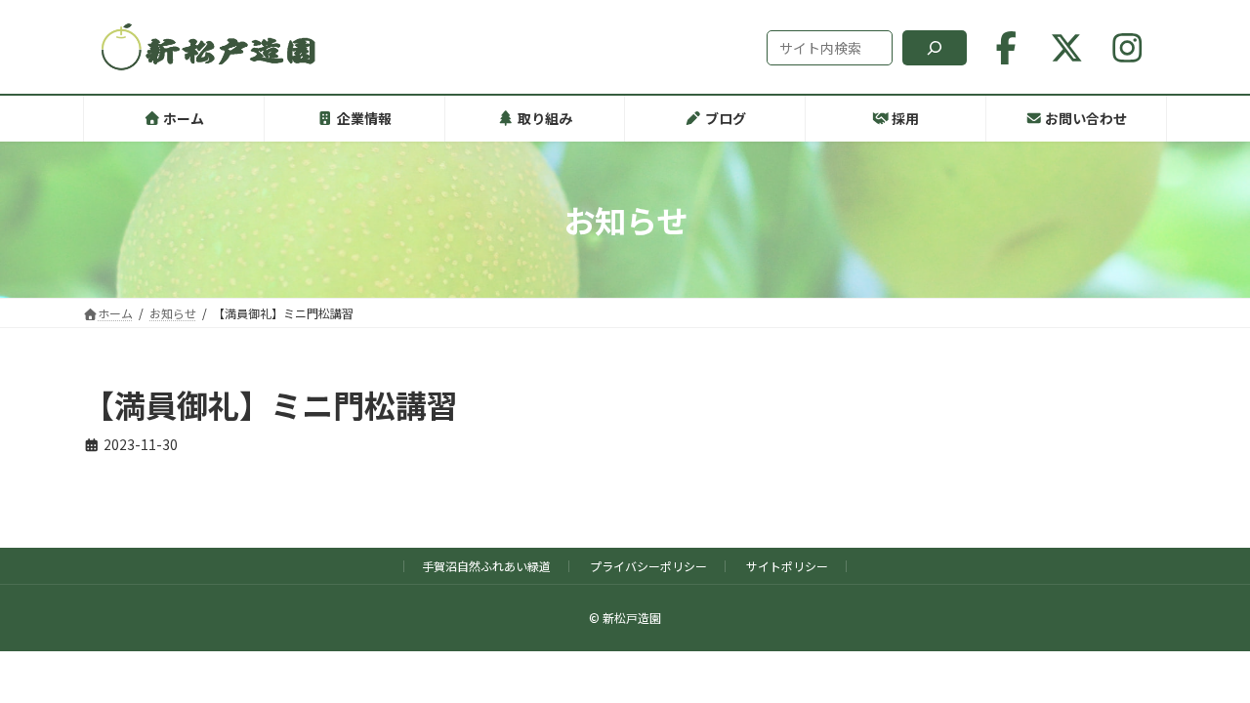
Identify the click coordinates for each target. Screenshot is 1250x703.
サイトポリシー (787, 566)
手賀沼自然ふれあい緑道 (486, 566)
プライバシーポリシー (648, 566)
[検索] (934, 47)
